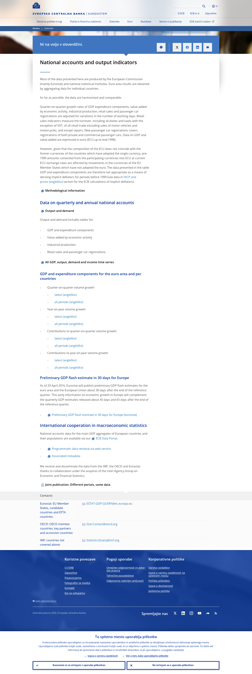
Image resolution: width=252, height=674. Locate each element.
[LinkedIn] (183, 613)
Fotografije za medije (77, 583)
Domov (36, 29)
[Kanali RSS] (215, 613)
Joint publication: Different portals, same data (77, 485)
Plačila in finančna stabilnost (85, 22)
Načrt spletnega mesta (45, 601)
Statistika (114, 22)
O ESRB (69, 568)
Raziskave (146, 22)
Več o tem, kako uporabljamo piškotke (147, 656)
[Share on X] (177, 47)
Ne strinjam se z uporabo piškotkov (173, 665)
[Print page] (161, 47)
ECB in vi (194, 14)
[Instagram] (191, 613)
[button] (209, 6)
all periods (62, 302)
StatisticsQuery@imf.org (102, 540)
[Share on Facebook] (187, 47)
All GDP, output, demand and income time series (79, 262)
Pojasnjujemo (73, 578)
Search (203, 6)
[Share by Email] (207, 47)
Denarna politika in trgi (49, 22)
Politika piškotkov (159, 581)
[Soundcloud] (207, 613)
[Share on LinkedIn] (197, 47)
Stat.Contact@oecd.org (101, 524)
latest (58, 295)
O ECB (181, 14)
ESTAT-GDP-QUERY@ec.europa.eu (109, 503)
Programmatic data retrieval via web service (81, 449)
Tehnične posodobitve (120, 576)
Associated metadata (66, 456)
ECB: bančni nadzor (200, 22)
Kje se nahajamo (75, 593)
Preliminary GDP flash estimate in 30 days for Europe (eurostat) (94, 415)
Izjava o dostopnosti (160, 586)
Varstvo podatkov (159, 568)
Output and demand (59, 211)
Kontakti (70, 588)
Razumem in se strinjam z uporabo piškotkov (79, 665)
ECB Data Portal (106, 438)
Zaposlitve (210, 14)
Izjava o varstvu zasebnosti (103, 656)
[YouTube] (199, 613)
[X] (175, 613)
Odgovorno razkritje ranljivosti (125, 581)
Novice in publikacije (170, 22)
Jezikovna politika (159, 591)
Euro (130, 22)
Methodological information (65, 190)
